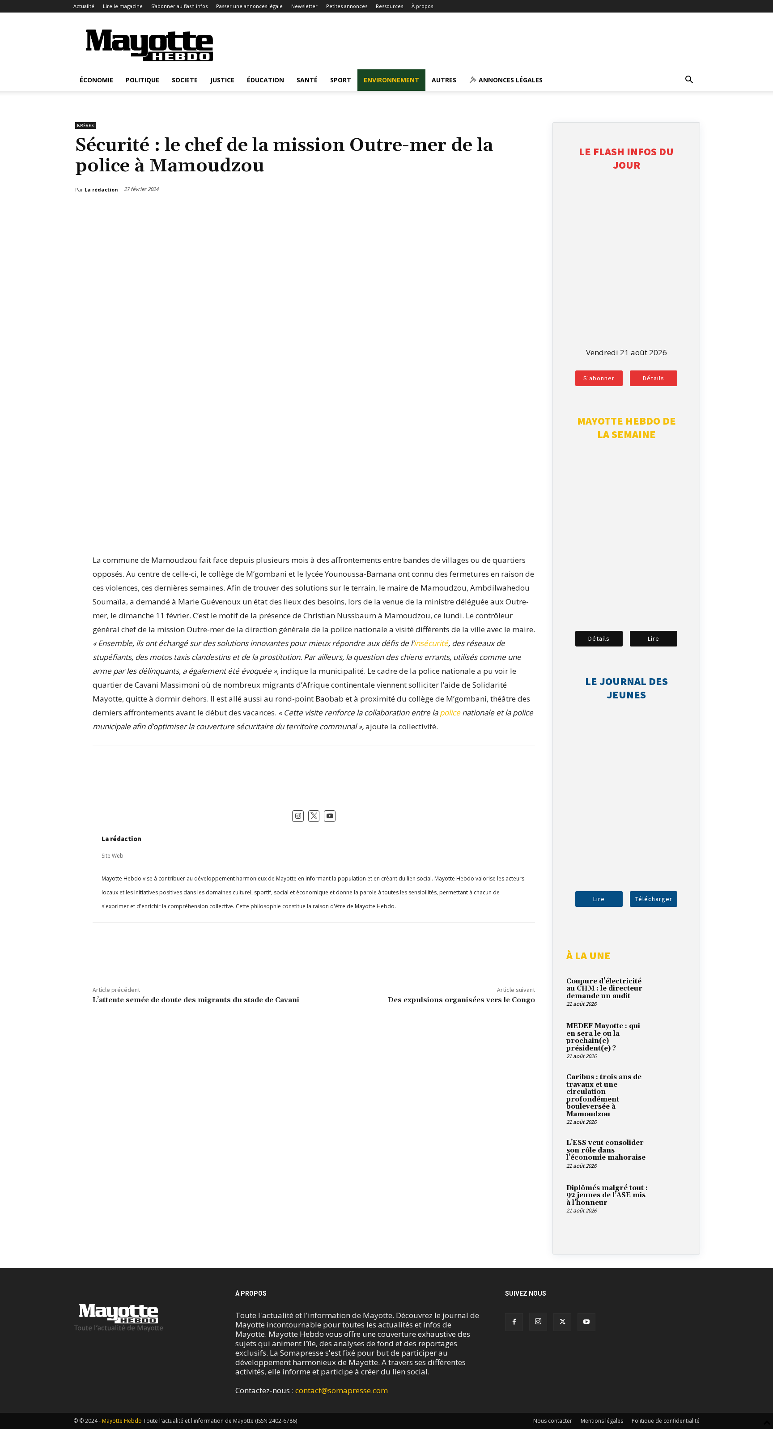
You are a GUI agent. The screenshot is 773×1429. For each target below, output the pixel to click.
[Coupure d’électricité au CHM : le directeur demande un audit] (670, 992)
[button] (689, 80)
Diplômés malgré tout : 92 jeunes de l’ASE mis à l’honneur (607, 1195)
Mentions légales (602, 1421)
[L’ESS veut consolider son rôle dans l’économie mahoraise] (670, 1153)
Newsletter (304, 6)
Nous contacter (552, 1421)
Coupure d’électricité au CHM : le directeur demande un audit (604, 988)
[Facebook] (488, 212)
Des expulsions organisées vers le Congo (461, 999)
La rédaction (121, 838)
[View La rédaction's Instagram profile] (298, 816)
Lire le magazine (123, 6)
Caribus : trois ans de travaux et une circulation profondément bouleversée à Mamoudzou (603, 1096)
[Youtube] (586, 1322)
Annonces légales (510, 80)
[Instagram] (538, 1322)
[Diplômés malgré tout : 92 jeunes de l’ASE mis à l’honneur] (670, 1198)
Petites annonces (346, 6)
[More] (529, 212)
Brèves (85, 125)
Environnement (391, 80)
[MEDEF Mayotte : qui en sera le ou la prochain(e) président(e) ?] (670, 1036)
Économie (96, 80)
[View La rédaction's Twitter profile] (314, 816)
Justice (222, 80)
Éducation (265, 80)
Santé (307, 80)
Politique (142, 80)
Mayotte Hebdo (122, 1421)
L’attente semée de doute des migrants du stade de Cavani (196, 999)
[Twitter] (509, 212)
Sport (340, 80)
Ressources (389, 6)
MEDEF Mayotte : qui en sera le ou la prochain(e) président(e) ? (603, 1037)
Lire (653, 638)
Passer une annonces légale (249, 6)
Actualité (83, 6)
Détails (653, 378)
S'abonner (599, 378)
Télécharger (653, 899)
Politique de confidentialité (666, 1421)
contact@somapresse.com (341, 1390)
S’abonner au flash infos (179, 6)
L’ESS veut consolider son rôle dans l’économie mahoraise (606, 1150)
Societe (185, 80)
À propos (422, 6)
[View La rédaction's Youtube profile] (330, 816)
